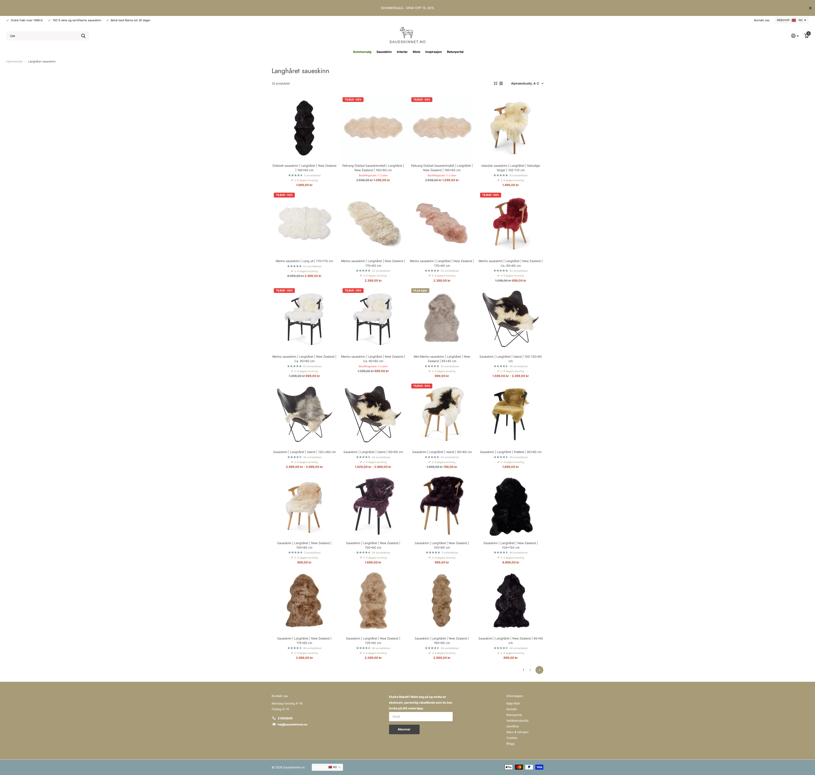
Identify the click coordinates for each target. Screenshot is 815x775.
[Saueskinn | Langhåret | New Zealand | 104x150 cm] (510, 505)
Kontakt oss (762, 20)
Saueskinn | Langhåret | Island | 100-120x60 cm (510, 359)
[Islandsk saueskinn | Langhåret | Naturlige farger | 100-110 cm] (510, 128)
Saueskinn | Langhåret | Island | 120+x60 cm (304, 452)
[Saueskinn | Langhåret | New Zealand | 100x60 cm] (304, 505)
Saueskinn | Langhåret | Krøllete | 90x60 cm (511, 452)
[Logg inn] (795, 36)
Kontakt (511, 709)
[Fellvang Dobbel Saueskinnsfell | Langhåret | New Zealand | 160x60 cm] (373, 128)
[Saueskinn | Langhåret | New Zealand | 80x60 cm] (510, 600)
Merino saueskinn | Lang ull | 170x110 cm (304, 261)
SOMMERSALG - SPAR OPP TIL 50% (407, 8)
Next (539, 670)
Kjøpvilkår (513, 703)
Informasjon (514, 695)
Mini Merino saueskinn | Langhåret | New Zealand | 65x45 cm (442, 359)
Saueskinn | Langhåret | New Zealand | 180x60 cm (442, 641)
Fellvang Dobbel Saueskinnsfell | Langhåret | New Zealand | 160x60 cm (373, 168)
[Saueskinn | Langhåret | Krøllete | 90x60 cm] (510, 414)
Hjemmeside (14, 61)
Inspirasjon (433, 52)
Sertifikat (512, 726)
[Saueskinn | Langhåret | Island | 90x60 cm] (373, 414)
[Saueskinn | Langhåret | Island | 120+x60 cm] (304, 414)
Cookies (511, 738)
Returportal (455, 52)
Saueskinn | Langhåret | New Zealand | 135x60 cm (373, 641)
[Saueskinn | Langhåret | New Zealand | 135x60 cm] (373, 600)
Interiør (402, 52)
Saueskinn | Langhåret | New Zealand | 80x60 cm (510, 641)
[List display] (501, 83)
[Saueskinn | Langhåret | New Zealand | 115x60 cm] (304, 600)
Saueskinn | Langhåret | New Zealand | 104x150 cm (510, 545)
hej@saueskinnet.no (293, 724)
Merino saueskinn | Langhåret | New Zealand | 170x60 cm (373, 263)
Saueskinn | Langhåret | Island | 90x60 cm (373, 452)
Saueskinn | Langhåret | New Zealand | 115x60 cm (304, 641)
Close (810, 8)
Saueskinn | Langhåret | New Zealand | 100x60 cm (304, 545)
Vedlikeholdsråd (517, 720)
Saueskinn (384, 52)
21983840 (285, 718)
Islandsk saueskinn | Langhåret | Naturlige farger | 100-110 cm (510, 168)
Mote (416, 52)
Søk (83, 36)
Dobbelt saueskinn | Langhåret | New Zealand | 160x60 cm (304, 168)
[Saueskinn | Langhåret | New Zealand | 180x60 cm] (442, 600)
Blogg (510, 743)
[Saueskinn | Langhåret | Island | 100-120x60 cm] (510, 319)
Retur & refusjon (517, 732)
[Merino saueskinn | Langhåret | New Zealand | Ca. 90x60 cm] (510, 223)
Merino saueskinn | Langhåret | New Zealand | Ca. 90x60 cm (511, 263)
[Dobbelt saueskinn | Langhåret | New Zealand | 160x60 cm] (304, 128)
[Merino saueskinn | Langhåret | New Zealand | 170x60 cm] (373, 223)
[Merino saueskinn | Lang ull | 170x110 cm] (304, 223)
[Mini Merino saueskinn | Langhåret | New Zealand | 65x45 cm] (442, 319)
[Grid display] (495, 83)
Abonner (404, 729)
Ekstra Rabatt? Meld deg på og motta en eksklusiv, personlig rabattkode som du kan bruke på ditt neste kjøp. (420, 702)
